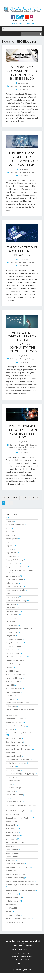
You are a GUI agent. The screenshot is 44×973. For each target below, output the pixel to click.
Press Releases (11, 715)
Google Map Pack (12, 632)
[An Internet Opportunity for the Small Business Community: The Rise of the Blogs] (22, 327)
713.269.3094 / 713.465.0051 (23, 24)
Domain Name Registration (16, 590)
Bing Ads (9, 542)
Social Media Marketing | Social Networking (21, 805)
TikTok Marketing (12, 832)
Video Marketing (12, 849)
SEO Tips (9, 784)
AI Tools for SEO (11, 532)
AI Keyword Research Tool (15, 525)
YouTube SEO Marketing (14, 922)
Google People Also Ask (14, 639)
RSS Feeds (10, 729)
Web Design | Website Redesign (17, 867)
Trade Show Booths (13, 835)
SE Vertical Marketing (13, 738)
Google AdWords (12, 625)
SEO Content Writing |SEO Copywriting (20, 774)
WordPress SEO (11, 904)
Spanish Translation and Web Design (19, 818)
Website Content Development (17, 874)
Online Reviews (11, 706)
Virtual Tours (10, 860)
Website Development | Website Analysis (20, 890)
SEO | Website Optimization (16, 763)
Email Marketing (12, 608)
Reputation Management (15, 719)
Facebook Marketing (13, 611)
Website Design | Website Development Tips (22, 885)
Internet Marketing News (15, 660)
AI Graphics (10, 521)
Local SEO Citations (13, 671)
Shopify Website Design (14, 795)
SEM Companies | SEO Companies (18, 759)
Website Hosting (12, 894)
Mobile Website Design (14, 688)
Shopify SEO (10, 791)
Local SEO (9, 667)
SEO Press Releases (13, 781)
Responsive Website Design (16, 726)
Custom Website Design (14, 579)
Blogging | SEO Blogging (28, 86)
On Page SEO (11, 695)
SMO (7, 798)
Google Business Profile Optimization (19, 629)
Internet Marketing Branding (16, 657)
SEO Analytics (11, 766)
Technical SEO (11, 825)
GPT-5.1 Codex (11, 650)
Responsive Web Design (14, 722)
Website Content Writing (15, 878)
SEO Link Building (12, 777)
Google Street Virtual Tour (15, 646)
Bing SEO (9, 549)
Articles (22, 963)
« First (15, 497)
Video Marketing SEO (13, 853)
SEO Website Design (13, 788)
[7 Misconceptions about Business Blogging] (22, 242)
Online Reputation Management (17, 702)
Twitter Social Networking (15, 842)
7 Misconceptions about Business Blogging (22, 251)
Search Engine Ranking (14, 752)
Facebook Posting (12, 615)
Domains (9, 593)
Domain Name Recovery (14, 586)
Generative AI (11, 618)
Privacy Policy (17, 945)
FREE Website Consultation (23, 20)
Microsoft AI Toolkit (12, 681)
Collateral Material (12, 563)
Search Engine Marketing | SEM (17, 745)
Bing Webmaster (12, 553)
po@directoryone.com (22, 970)
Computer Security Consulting (16, 567)
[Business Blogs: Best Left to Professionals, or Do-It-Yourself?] (22, 148)
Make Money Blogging (14, 678)
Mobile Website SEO (13, 692)
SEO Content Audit (13, 770)
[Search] (40, 33)
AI (6, 518)
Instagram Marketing (13, 653)
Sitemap (29, 945)
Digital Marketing (12, 583)
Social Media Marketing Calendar (18, 811)
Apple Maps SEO (12, 539)
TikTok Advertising (12, 828)
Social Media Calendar (14, 802)
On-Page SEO (11, 699)
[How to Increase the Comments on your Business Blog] (22, 420)
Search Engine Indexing (14, 742)
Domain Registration (21, 950)
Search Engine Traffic (13, 756)
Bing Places (10, 546)
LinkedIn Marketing (13, 664)
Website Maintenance (14, 897)
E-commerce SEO (12, 597)
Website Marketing (13, 901)
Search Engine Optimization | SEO (18, 749)
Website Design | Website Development (20, 881)
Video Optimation (12, 857)
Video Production (22, 960)
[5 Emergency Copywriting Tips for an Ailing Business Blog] (22, 62)
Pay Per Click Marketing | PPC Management (21, 709)
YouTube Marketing (13, 915)
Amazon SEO (10, 535)
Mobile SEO (10, 685)
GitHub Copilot (11, 622)
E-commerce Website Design (16, 601)
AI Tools (8, 528)
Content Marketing (13, 576)
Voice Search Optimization (15, 864)
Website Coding (11, 871)
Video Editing (10, 846)
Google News (10, 636)
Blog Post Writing (12, 556)
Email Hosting (11, 604)
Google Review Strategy (14, 643)
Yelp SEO (9, 911)
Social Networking (12, 814)
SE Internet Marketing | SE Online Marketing (21, 733)
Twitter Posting (11, 839)
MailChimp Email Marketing (15, 674)
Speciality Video (11, 821)
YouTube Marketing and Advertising (18, 918)
